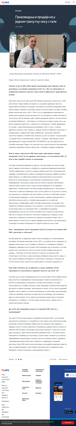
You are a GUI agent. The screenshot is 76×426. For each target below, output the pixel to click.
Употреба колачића (7, 423)
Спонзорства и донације (40, 370)
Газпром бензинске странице (39, 381)
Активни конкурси (25, 370)
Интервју (18, 11)
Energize (38, 393)
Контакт (25, 393)
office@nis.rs (5, 401)
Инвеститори (26, 375)
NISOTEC (38, 388)
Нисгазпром (26, 381)
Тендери (38, 375)
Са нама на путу (25, 387)
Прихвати (68, 422)
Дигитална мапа (25, 399)
